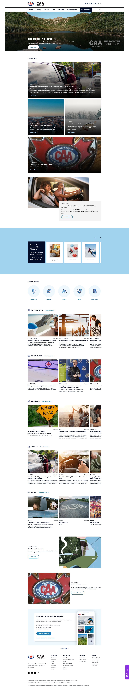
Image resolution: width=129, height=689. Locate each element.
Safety (39, 9)
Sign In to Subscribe (44, 633)
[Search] (100, 9)
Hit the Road (33, 47)
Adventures (31, 9)
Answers (46, 9)
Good (53, 9)
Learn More (33, 556)
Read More (67, 217)
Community (61, 9)
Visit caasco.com (86, 9)
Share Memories (78, 592)
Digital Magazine (72, 9)
